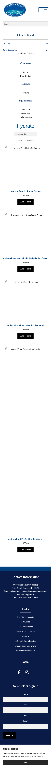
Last (25, 715)
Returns (25, 636)
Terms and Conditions (25, 631)
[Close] (48, 746)
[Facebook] (22, 672)
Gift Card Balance (25, 626)
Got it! (25, 763)
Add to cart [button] (25, 201)
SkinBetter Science (26, 53)
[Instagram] (29, 672)
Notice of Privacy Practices (25, 641)
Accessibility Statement (25, 646)
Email (25, 721)
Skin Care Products (25, 617)
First (25, 704)
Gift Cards (25, 621)
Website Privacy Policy (34, 756)
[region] (25, 756)
